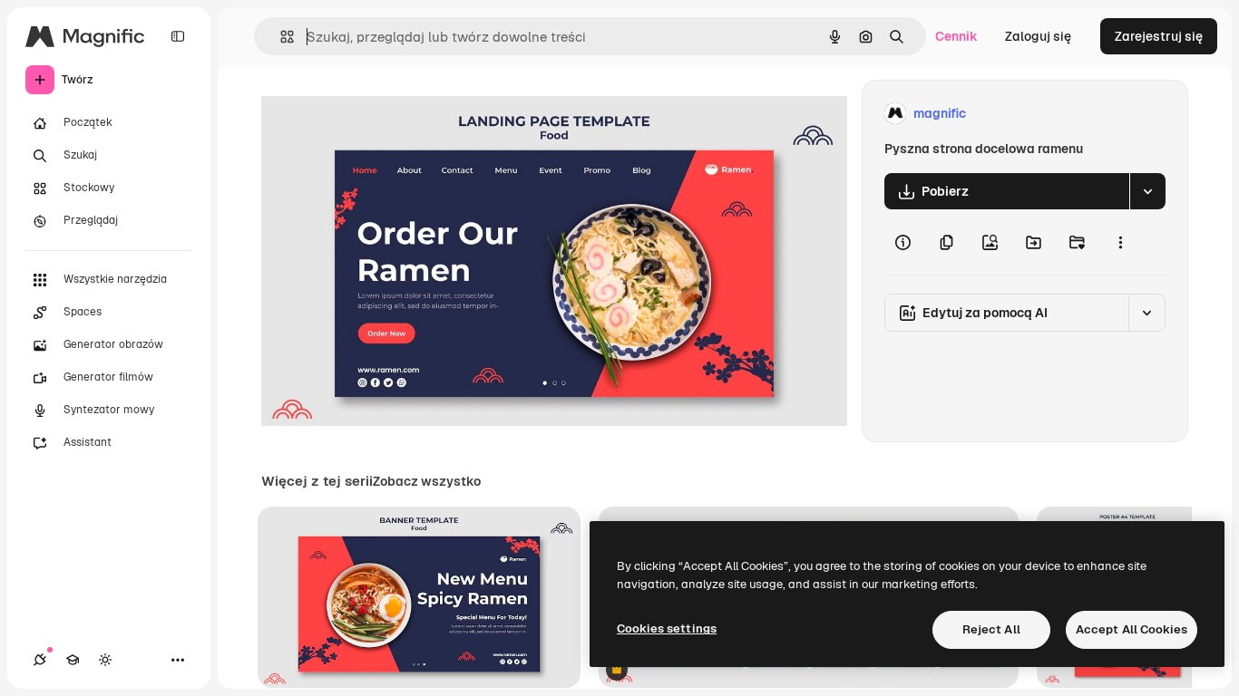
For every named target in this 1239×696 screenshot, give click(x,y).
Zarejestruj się (1159, 36)
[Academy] (72, 659)
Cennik (956, 36)
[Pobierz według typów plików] (1147, 191)
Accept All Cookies (1131, 629)
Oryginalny (386, 113)
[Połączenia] (39, 659)
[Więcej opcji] (1120, 242)
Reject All (991, 629)
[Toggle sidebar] (177, 36)
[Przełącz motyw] (105, 659)
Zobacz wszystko (427, 481)
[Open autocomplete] (280, 37)
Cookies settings (667, 628)
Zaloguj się (1038, 36)
